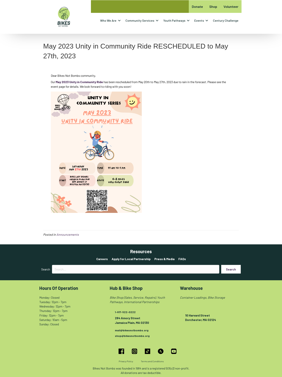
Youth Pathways (174, 20)
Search (45, 269)
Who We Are (108, 20)
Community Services (139, 20)
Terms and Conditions (152, 361)
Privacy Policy (126, 361)
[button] (119, 20)
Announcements (67, 234)
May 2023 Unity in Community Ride (79, 82)
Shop (213, 6)
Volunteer (230, 6)
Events (199, 20)
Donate (197, 6)
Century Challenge (225, 20)
